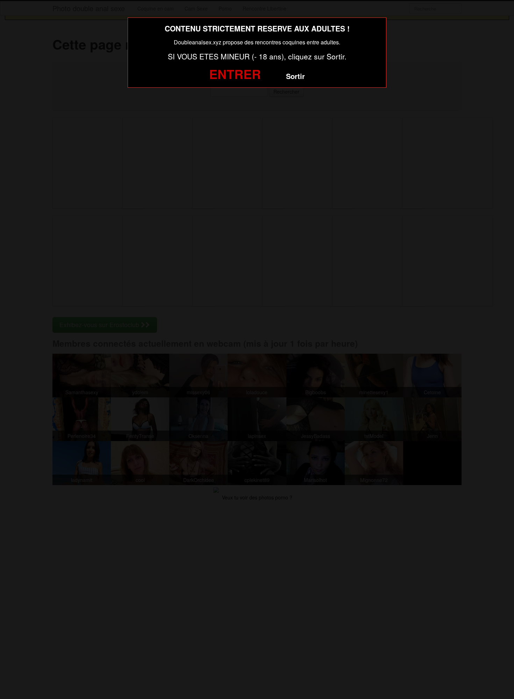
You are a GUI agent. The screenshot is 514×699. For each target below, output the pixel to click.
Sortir (295, 76)
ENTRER (235, 74)
